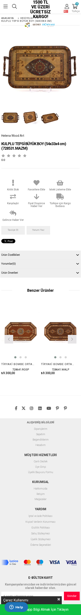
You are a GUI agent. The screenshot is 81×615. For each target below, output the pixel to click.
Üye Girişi (40, 467)
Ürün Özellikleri (10, 254)
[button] (15, 357)
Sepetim (40, 434)
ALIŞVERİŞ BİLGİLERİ (40, 422)
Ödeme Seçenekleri (40, 545)
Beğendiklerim (41, 439)
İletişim (41, 494)
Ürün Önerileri (9, 272)
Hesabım (40, 445)
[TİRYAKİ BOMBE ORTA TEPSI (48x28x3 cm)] (20, 331)
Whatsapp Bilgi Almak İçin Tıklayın (42, 609)
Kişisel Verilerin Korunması (40, 522)
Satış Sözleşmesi (40, 533)
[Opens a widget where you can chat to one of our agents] (16, 607)
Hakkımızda (40, 488)
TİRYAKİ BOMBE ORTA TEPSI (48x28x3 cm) (18, 364)
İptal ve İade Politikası (40, 516)
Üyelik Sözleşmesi (41, 539)
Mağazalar (40, 499)
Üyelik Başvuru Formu (40, 472)
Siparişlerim (40, 429)
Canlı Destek (41, 461)
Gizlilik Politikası (40, 527)
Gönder (71, 596)
